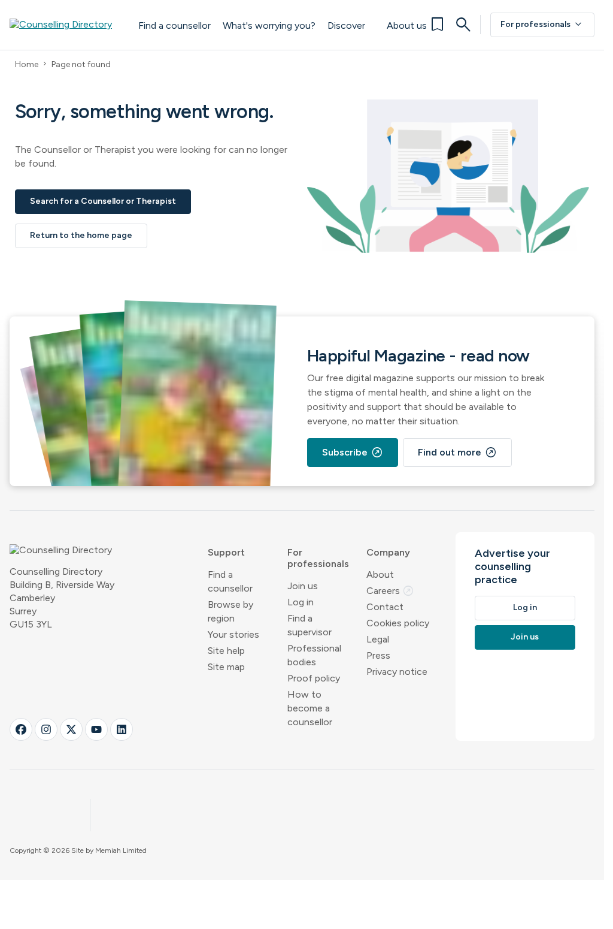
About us (407, 25)
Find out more (457, 452)
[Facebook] (21, 729)
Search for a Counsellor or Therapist (103, 201)
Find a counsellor (174, 25)
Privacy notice (396, 671)
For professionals (542, 24)
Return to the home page (81, 235)
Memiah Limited (121, 850)
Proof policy (313, 678)
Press (378, 655)
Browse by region (230, 611)
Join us (302, 586)
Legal (377, 639)
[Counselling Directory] (68, 25)
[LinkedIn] (121, 729)
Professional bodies (314, 655)
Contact (384, 607)
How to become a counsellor (309, 708)
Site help (226, 650)
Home (26, 64)
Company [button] (388, 552)
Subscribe (352, 452)
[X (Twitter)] (71, 729)
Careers (390, 591)
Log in (300, 602)
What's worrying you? (269, 25)
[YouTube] (96, 729)
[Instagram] (46, 729)
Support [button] (226, 552)
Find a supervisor (309, 625)
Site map (226, 666)
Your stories (233, 634)
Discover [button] (346, 25)
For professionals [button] (318, 558)
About (380, 574)
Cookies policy (397, 623)
